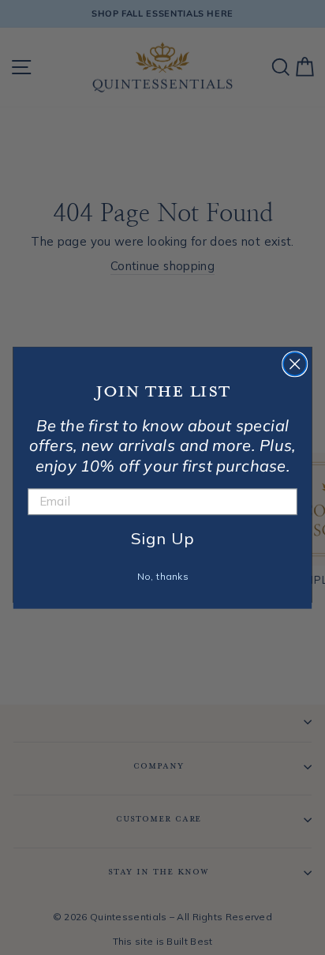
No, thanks (163, 576)
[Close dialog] (294, 363)
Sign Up (162, 537)
